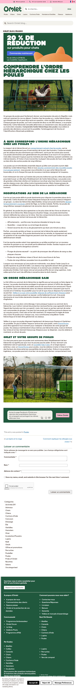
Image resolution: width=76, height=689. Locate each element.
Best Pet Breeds (45, 617)
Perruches (9, 550)
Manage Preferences (63, 683)
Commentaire (10, 457)
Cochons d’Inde (12, 660)
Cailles (8, 649)
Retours (45, 608)
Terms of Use (44, 674)
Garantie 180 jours (57, 1)
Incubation (10, 669)
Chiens (8, 513)
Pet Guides (8, 642)
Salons (8, 565)
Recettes (9, 562)
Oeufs (7, 545)
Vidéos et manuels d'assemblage (55, 614)
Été (6, 525)
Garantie (45, 611)
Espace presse (12, 605)
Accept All (33, 683)
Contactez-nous (48, 600)
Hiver (7, 533)
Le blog (9, 627)
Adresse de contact (12, 471)
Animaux (9, 508)
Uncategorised (11, 567)
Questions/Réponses (50, 602)
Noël (7, 542)
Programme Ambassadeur (17, 621)
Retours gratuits (20, 1)
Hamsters (9, 530)
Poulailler (9, 553)
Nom (6, 465)
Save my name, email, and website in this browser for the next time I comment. (37, 477)
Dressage (9, 522)
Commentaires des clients (16, 602)
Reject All (46, 683)
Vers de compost (48, 657)
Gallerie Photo (12, 630)
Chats (7, 510)
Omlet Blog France (13, 31)
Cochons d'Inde (11, 516)
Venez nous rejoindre (12, 676)
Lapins (8, 539)
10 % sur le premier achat (39, 1)
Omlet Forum (11, 624)
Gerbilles (9, 528)
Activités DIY (10, 505)
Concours (9, 519)
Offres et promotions (13, 547)
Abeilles (44, 621)
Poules (26, 432)
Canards (44, 624)
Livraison (45, 605)
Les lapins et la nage (14, 439)
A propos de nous (13, 600)
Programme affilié (13, 633)
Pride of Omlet (11, 559)
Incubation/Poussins (13, 536)
